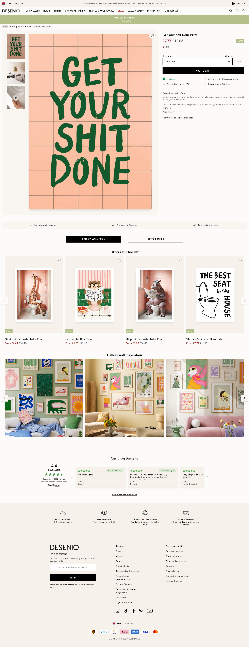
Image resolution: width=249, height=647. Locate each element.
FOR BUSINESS (171, 11)
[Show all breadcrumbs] (5, 26)
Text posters (18, 26)
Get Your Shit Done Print (39, 26)
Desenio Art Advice (175, 546)
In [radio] (232, 56)
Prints (58, 11)
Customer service (174, 551)
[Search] (231, 11)
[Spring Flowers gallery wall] (205, 398)
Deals (121, 11)
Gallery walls (136, 11)
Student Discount (124, 584)
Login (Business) (124, 602)
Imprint (119, 556)
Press (118, 551)
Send (73, 577)
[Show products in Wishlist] (237, 11)
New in (47, 11)
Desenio (133, 639)
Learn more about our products (178, 118)
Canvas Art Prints (75, 11)
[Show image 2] (16, 73)
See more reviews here (124, 494)
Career (119, 561)
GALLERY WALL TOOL (93, 239)
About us (120, 546)
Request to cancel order (177, 576)
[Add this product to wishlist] (152, 35)
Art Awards (121, 597)
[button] (239, 61)
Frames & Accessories (101, 11)
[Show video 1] (16, 97)
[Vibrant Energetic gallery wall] (44, 398)
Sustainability (122, 566)
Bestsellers (33, 11)
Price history (169, 112)
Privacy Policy (68, 584)
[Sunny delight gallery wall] (124, 398)
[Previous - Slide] (4, 300)
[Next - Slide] (244, 300)
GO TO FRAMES (155, 239)
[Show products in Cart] (243, 11)
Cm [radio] (227, 56)
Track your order (174, 556)
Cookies (170, 566)
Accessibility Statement (127, 571)
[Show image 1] (16, 46)
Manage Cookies (174, 581)
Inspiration (153, 11)
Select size (168, 56)
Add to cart (203, 71)
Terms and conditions (176, 561)
